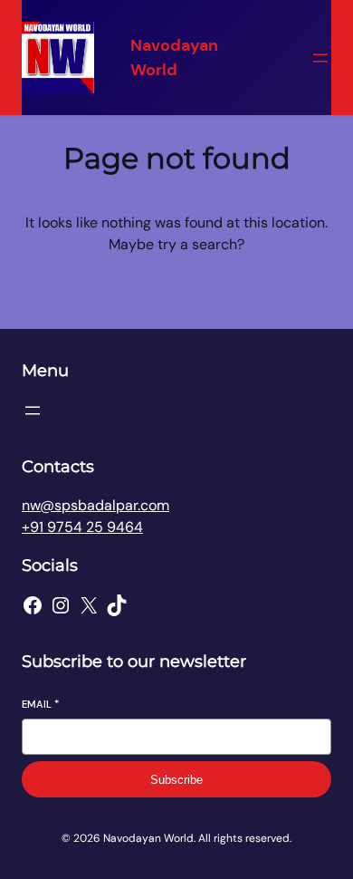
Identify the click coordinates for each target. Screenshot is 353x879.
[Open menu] (320, 58)
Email (40, 704)
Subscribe (176, 780)
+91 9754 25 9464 (82, 526)
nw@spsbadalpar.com (95, 505)
